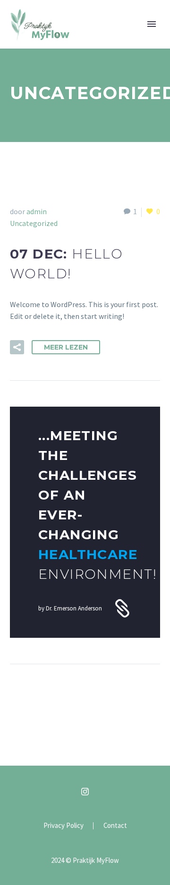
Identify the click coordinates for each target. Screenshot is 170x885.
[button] (17, 347)
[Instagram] (85, 791)
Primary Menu (151, 24)
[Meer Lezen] (85, 522)
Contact (115, 825)
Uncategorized (34, 223)
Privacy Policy (63, 825)
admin (36, 211)
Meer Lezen (66, 347)
